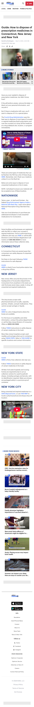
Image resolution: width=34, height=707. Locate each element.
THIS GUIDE (25, 338)
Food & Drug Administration (14, 117)
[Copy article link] (12, 46)
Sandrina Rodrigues (7, 41)
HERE (3, 177)
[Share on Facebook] (7, 46)
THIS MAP (24, 393)
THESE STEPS (10, 338)
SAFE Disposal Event (8, 393)
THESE (25, 259)
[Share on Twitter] (9, 46)
